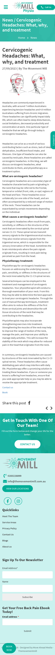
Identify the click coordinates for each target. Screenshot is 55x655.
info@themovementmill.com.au (27, 481)
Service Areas (9, 522)
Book (5, 392)
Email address (10, 616)
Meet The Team (10, 516)
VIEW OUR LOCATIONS (17, 488)
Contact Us (8, 534)
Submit (27, 630)
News (34, 37)
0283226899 (14, 475)
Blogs (5, 540)
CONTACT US (27, 444)
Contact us (7, 387)
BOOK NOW (9, 648)
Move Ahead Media (42, 647)
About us (7, 546)
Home (21, 37)
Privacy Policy (9, 528)
